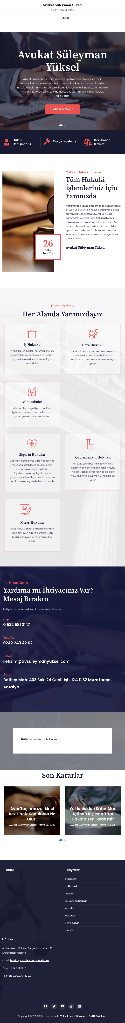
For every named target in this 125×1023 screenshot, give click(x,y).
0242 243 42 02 (22, 975)
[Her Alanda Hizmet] (87, 142)
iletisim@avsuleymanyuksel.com (29, 960)
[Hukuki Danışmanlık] (6, 142)
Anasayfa (70, 879)
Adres (7, 675)
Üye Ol (69, 930)
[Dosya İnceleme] (47, 141)
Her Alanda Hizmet (102, 142)
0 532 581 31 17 (17, 968)
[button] (62, 17)
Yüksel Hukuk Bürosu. (72, 1016)
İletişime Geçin (62, 109)
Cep (6, 619)
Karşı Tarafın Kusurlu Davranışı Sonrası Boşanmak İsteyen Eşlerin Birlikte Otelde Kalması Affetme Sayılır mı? (93, 806)
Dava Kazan (72, 923)
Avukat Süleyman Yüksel (62, 5)
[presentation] (5, 82)
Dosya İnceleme (64, 141)
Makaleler (70, 915)
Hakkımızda (71, 886)
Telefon (8, 638)
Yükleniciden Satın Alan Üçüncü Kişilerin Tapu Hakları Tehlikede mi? (32, 814)
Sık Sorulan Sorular (76, 901)
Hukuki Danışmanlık (22, 142)
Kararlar (69, 908)
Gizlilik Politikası (97, 1016)
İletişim (69, 893)
